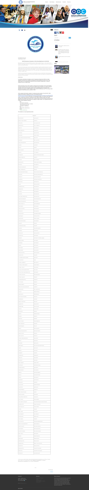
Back (51, 29)
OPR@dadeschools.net (23, 483)
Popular (56, 42)
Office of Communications (29, 1)
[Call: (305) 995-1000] (24, 480)
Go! (69, 37)
